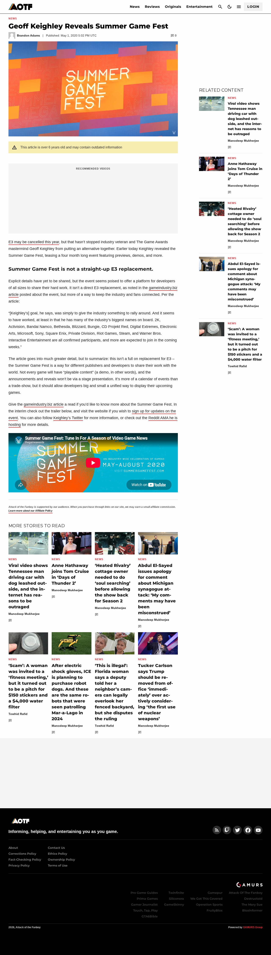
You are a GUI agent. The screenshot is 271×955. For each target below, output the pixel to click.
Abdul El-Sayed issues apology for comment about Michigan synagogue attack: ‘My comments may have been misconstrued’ (157, 589)
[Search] (220, 7)
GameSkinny (174, 904)
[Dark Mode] (229, 7)
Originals (173, 7)
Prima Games (147, 899)
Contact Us (56, 848)
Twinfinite (176, 893)
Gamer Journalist (144, 904)
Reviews (152, 7)
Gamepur (215, 893)
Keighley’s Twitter (68, 418)
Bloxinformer (252, 910)
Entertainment (199, 7)
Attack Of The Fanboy (246, 893)
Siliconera (176, 899)
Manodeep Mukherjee (24, 613)
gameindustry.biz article (44, 404)
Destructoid (253, 899)
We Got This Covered (206, 899)
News (135, 7)
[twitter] (237, 830)
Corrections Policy (22, 854)
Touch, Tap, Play (145, 910)
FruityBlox (215, 910)
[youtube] (258, 830)
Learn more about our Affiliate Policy (30, 510)
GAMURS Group (253, 927)
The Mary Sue (252, 904)
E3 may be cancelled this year (33, 242)
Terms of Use (58, 865)
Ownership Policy (61, 859)
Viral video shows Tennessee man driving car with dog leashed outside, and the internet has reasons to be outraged (245, 119)
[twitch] (227, 830)
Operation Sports (209, 904)
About (13, 848)
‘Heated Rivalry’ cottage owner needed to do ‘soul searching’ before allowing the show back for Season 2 (113, 583)
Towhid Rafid (18, 714)
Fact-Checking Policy (24, 859)
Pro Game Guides (144, 893)
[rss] (217, 830)
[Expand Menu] (239, 7)
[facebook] (247, 830)
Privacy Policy (19, 865)
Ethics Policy (57, 854)
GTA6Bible (150, 916)
